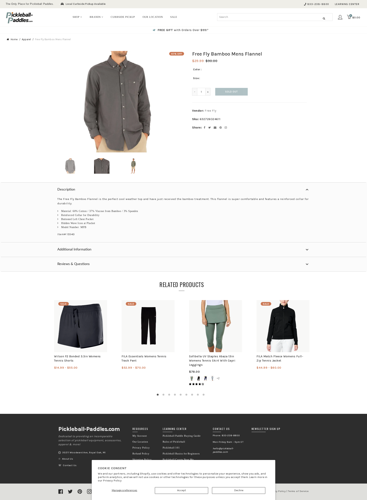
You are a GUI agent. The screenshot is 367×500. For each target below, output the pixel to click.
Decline (238, 490)
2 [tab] (164, 396)
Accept (181, 490)
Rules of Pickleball (174, 441)
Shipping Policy (142, 459)
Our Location (140, 441)
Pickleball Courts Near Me (178, 459)
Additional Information (74, 249)
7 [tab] (193, 396)
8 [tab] (199, 396)
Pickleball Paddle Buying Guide (182, 436)
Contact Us (69, 465)
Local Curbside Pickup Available (86, 3)
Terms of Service (298, 491)
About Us (67, 458)
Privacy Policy (112, 480)
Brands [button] (95, 17)
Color (196, 69)
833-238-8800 (318, 4)
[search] (275, 17)
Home (14, 39)
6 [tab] (187, 396)
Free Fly (210, 110)
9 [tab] (204, 396)
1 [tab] (159, 396)
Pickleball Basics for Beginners (181, 453)
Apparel (26, 39)
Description (66, 189)
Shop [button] (76, 17)
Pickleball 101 (171, 447)
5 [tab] (182, 396)
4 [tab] (176, 396)
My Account (139, 436)
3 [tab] (170, 396)
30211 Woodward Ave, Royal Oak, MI (84, 452)
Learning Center (347, 4)
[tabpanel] (80, 335)
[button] (197, 384)
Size (196, 78)
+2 (218, 378)
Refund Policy (140, 453)
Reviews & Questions (73, 264)
